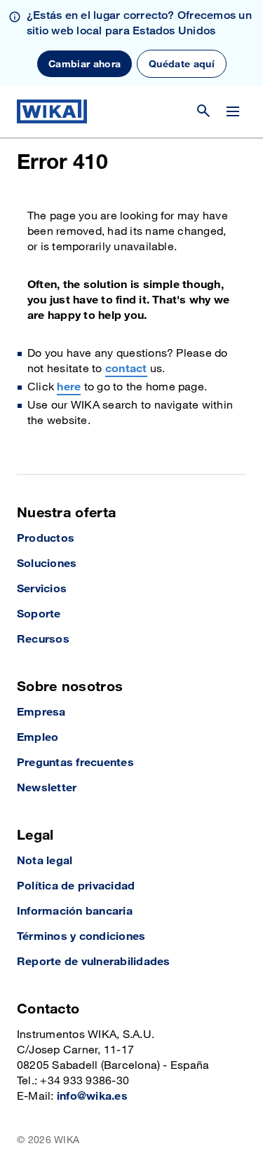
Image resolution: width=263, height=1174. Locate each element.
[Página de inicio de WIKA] (52, 111)
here (69, 387)
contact (126, 369)
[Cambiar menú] (233, 111)
